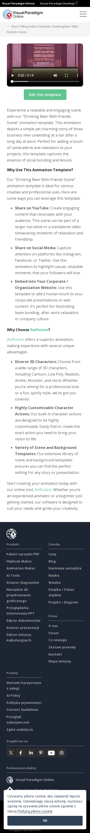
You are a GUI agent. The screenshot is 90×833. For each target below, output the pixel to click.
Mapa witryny (59, 661)
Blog (52, 561)
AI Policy (13, 695)
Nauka (53, 575)
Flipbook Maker (19, 561)
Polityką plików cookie (35, 811)
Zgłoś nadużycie (19, 729)
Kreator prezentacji (22, 627)
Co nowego (57, 640)
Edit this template (45, 94)
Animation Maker (20, 568)
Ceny (52, 554)
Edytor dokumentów (23, 620)
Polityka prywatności (23, 702)
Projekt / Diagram (63, 602)
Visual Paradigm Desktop (57, 3)
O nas (53, 626)
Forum (53, 633)
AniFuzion (39, 329)
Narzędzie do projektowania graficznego (18, 595)
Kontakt (55, 654)
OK (45, 820)
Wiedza (54, 582)
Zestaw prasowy (62, 647)
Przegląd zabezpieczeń (25, 830)
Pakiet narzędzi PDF (22, 554)
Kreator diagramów (22, 582)
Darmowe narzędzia (64, 568)
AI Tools (13, 575)
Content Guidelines (22, 709)
